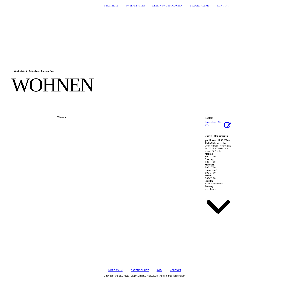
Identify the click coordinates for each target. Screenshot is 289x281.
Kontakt (223, 5)
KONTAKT (175, 270)
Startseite (111, 5)
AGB (159, 270)
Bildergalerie (199, 5)
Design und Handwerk (167, 5)
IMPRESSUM (115, 270)
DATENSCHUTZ (140, 270)
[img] (68, 5)
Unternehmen (135, 5)
